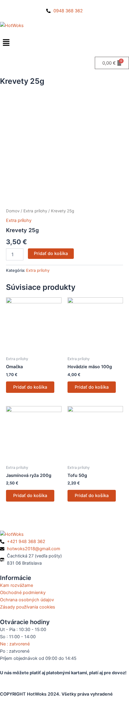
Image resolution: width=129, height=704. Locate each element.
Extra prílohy (35, 210)
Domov (13, 210)
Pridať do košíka (51, 253)
